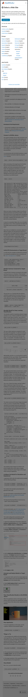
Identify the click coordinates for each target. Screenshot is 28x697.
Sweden (16, 47)
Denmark (4, 41)
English (17, 53)
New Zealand (5, 69)
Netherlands (17, 39)
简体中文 (5, 73)
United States (5, 33)
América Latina (5, 29)
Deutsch (18, 51)
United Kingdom (18, 57)
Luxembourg (5, 55)
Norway (16, 41)
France (3, 49)
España (3, 45)
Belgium (3, 39)
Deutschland (4, 43)
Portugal (17, 45)
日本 (3, 77)
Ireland (3, 51)
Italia (3, 53)
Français (18, 55)
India (3, 67)
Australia (4, 65)
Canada (3, 31)
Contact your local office (14, 84)
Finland (3, 47)
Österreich (17, 43)
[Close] (26, 3)
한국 (3, 79)
